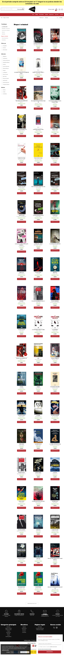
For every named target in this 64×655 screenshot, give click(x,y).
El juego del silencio (55, 158)
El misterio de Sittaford (55, 186)
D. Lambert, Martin (22, 246)
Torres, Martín (55, 216)
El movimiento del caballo (55, 386)
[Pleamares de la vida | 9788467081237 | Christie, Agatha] (21, 179)
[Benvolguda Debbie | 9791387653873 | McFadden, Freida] (21, 579)
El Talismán (22, 43)
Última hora (55, 272)
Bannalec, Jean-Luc (38, 103)
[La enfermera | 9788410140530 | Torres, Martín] (55, 207)
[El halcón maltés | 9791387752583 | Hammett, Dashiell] (38, 465)
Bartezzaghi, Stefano (21, 159)
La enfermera (55, 215)
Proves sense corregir (38, 158)
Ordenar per (42, 17)
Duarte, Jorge (55, 273)
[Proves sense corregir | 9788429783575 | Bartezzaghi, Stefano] (38, 150)
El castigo (38, 415)
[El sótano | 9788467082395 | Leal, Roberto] (21, 379)
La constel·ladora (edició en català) (38, 329)
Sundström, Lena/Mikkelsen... (22, 216)
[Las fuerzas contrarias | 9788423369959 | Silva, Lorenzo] (21, 550)
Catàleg (36, 14)
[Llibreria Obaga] (32, 9)
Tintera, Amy (22, 502)
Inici (33, 14)
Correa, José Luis (38, 502)
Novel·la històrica (5, 38)
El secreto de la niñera (55, 72)
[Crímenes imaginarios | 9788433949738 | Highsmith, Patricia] (55, 350)
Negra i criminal (4, 36)
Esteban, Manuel (21, 416)
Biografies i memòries (6, 28)
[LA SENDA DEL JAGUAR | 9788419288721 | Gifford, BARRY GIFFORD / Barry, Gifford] (38, 236)
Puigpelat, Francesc (21, 130)
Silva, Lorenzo (21, 559)
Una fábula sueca (55, 501)
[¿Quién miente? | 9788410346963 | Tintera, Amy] (21, 493)
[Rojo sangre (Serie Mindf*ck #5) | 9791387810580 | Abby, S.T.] (21, 93)
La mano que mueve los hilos (38, 129)
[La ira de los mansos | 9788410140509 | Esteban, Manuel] (21, 407)
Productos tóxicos (21, 472)
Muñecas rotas (55, 129)
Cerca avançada (20, 9)
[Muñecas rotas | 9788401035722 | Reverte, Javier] (55, 121)
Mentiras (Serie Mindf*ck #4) (21, 358)
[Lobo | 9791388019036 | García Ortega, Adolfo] (38, 350)
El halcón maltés (38, 472)
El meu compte (51, 9)
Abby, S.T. (21, 102)
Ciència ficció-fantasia (6, 30)
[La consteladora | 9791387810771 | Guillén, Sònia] (55, 322)
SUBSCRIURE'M (49, 651)
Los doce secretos (21, 329)
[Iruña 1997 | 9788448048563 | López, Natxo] (38, 550)
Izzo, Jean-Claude (55, 416)
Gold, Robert (22, 330)
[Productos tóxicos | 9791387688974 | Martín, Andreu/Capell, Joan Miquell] (21, 465)
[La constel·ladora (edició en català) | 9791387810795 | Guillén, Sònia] (38, 322)
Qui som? (56, 14)
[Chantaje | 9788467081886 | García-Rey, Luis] (38, 379)
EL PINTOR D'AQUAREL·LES (21, 129)
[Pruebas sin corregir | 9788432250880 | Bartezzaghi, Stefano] (21, 150)
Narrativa (8, 626)
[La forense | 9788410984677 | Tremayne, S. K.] (55, 465)
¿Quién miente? (21, 501)
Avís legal (40, 626)
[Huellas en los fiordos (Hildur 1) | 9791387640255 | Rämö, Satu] (38, 64)
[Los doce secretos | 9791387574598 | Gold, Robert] (21, 322)
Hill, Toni (55, 103)
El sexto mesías (38, 272)
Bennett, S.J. (21, 74)
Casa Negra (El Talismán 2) (38, 43)
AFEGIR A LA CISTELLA (21, 50)
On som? (24, 631)
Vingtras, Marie (38, 445)
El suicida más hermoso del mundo (38, 501)
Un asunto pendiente (21, 529)
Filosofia (8, 633)
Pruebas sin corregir (21, 158)
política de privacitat (53, 646)
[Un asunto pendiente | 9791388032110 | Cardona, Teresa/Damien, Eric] (21, 522)
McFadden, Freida (22, 588)
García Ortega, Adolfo (38, 359)
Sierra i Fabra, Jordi (55, 589)
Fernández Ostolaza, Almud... (55, 302)
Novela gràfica (8, 636)
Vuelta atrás (38, 529)
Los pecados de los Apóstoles (55, 243)
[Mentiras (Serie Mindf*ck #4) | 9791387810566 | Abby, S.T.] (21, 350)
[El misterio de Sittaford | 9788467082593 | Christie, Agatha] (55, 179)
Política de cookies (40, 629)
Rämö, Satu (38, 73)
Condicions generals (40, 628)
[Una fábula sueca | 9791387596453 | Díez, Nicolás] (55, 493)
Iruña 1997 (38, 558)
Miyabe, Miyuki (38, 130)
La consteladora (55, 329)
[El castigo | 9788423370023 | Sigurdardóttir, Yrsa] (38, 407)
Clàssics (3, 32)
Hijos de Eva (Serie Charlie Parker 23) (38, 186)
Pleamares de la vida (21, 186)
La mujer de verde (55, 529)
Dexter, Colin (38, 302)
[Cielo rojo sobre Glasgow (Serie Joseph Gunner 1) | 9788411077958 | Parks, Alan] (55, 550)
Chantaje (38, 386)
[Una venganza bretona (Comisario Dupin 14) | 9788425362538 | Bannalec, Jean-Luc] (38, 93)
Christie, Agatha (21, 187)
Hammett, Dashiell (38, 473)
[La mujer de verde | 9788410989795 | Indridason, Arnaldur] (55, 522)
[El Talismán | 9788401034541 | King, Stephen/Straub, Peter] (21, 36)
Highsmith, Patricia (55, 359)
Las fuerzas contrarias (22, 558)
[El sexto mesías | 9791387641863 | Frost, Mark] (38, 264)
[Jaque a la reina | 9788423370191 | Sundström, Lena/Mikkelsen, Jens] (21, 207)
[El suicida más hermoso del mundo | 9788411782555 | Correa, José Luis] (38, 493)
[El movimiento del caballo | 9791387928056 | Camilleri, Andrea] (55, 379)
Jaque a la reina (21, 215)
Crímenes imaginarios (55, 358)
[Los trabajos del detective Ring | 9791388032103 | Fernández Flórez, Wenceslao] (55, 436)
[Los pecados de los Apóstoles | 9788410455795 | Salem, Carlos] (55, 236)
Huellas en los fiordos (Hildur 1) (38, 72)
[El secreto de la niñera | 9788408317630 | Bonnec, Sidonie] (55, 64)
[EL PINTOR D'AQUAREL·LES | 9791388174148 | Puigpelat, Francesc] (21, 121)
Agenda (46, 14)
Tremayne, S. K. (55, 473)
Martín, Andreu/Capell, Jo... (21, 473)
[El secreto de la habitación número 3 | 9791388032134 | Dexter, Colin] (38, 293)
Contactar (61, 14)
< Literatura (4, 26)
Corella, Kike (55, 44)
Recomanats (41, 14)
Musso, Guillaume (21, 273)
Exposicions (51, 14)
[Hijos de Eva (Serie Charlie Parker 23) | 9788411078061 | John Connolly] (38, 179)
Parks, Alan (55, 560)
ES (62, 9)
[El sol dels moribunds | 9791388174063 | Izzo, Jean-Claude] (55, 407)
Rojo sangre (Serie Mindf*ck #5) (21, 100)
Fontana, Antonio (21, 445)
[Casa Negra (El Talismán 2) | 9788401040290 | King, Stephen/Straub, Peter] (38, 36)
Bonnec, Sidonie (55, 73)
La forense (55, 472)
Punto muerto (55, 43)
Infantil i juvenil (8, 629)
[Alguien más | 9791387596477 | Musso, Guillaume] (21, 264)
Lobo (38, 358)
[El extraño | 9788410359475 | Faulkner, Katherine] (21, 293)
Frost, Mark (38, 273)
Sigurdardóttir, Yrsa (38, 416)
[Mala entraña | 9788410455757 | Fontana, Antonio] (21, 436)
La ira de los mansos (21, 415)
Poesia (8, 631)
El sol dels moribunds (55, 415)
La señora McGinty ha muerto (38, 215)
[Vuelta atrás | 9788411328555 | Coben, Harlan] (38, 522)
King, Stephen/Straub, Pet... (21, 44)
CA (59, 9)
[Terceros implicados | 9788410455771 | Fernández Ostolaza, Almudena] (55, 293)
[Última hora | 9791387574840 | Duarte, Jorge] (55, 264)
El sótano (21, 386)
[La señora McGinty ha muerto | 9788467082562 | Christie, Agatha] (38, 207)
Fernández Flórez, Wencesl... (55, 445)
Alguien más (21, 272)
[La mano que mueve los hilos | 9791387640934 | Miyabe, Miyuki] (38, 121)
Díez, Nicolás (55, 502)
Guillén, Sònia (38, 330)
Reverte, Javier (55, 130)
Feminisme (8, 632)
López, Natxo (38, 559)
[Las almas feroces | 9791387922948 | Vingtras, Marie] (38, 436)
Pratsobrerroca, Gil (55, 159)
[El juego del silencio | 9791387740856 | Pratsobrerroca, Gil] (55, 150)
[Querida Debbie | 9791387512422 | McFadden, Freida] (38, 579)
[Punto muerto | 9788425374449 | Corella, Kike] (55, 36)
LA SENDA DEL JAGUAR (38, 243)
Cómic (8, 635)
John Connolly (38, 187)
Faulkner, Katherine (21, 302)
